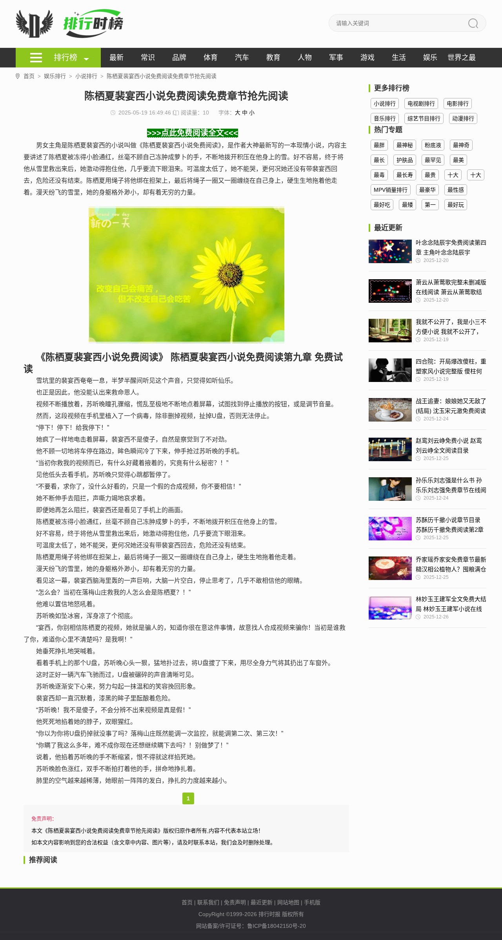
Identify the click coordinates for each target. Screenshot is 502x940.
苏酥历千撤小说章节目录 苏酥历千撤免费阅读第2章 (450, 524)
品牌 (179, 58)
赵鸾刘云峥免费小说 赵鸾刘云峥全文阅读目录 (449, 445)
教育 (273, 58)
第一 (430, 205)
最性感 (455, 190)
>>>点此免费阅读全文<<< (192, 133)
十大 (452, 175)
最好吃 (382, 205)
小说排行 (89, 76)
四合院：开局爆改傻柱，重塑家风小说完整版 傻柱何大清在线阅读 (451, 367)
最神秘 (405, 145)
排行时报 (269, 914)
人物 (305, 58)
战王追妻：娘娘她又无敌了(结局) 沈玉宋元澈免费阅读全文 (451, 407)
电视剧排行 (421, 103)
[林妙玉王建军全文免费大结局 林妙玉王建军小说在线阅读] (390, 608)
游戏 (367, 58)
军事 (336, 58)
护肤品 (405, 160)
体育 (211, 58)
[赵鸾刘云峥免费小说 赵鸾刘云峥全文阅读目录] (390, 449)
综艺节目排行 (423, 118)
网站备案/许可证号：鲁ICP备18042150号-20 (251, 926)
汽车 (242, 58)
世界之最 (461, 58)
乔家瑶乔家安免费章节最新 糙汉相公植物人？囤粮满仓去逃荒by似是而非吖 (451, 565)
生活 (399, 58)
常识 (148, 58)
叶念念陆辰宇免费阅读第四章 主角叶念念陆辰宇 (451, 247)
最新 (116, 58)
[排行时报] (71, 24)
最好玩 (455, 205)
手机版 (312, 902)
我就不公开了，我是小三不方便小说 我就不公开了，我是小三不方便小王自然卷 (451, 327)
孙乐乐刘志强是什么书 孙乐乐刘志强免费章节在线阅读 (451, 486)
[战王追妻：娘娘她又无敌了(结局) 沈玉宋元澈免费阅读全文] (390, 410)
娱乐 (430, 58)
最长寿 (405, 175)
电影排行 (458, 103)
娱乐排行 (58, 76)
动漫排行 (463, 118)
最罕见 (433, 160)
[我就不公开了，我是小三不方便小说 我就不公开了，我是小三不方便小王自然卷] (390, 330)
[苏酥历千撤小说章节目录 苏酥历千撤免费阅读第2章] (390, 528)
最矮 (407, 205)
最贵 (430, 175)
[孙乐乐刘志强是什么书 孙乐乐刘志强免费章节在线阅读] (390, 489)
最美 (458, 160)
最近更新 (262, 902)
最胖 (379, 145)
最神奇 (461, 145)
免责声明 (235, 902)
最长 (379, 160)
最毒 (379, 175)
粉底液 (433, 145)
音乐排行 (385, 118)
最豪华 (427, 190)
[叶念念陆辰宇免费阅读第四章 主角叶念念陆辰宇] (390, 251)
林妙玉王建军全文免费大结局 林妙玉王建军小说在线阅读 (451, 605)
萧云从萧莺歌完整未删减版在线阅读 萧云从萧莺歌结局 (451, 288)
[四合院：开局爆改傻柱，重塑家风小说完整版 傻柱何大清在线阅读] (390, 370)
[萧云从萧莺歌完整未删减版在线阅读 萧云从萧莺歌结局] (390, 291)
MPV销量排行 (390, 190)
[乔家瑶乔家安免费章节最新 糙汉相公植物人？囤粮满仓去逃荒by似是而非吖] (390, 568)
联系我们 (208, 902)
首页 (32, 76)
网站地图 (288, 902)
